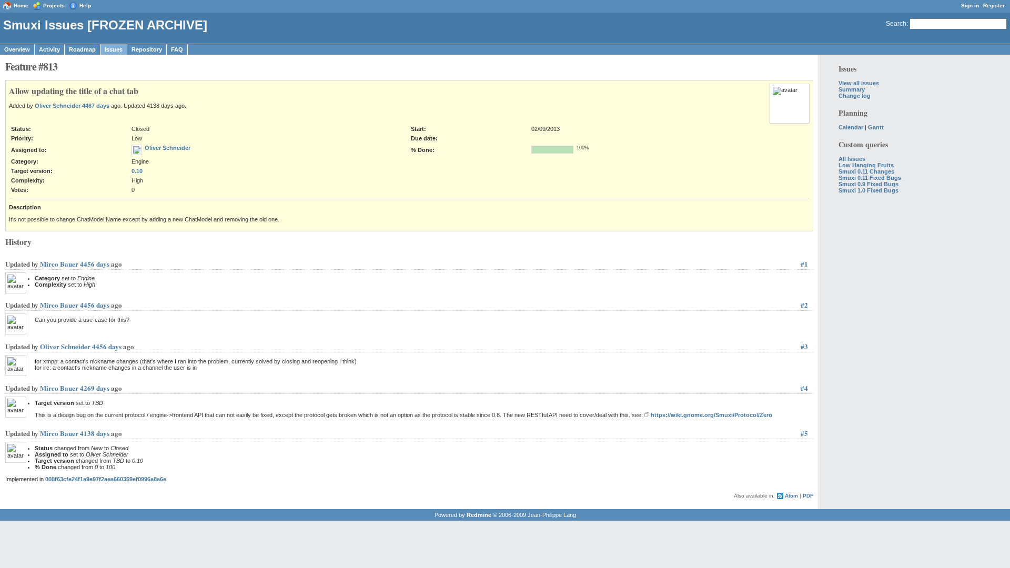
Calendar (851, 127)
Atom (791, 496)
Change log (855, 96)
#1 (804, 264)
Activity (49, 49)
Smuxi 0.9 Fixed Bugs (868, 184)
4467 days (95, 106)
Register (994, 5)
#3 (804, 346)
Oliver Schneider (57, 106)
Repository (147, 49)
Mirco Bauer (59, 264)
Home (21, 5)
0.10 (137, 171)
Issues (114, 49)
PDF (808, 496)
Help (85, 5)
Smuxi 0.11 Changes (866, 171)
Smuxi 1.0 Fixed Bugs (868, 190)
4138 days (94, 433)
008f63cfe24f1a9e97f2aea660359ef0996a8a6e (105, 479)
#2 (804, 305)
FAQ (177, 49)
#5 (804, 433)
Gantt (876, 127)
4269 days (94, 388)
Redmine (479, 515)
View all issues (859, 83)
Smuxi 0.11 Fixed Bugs (870, 178)
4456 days (94, 264)
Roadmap (82, 49)
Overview (17, 49)
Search (896, 23)
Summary (852, 89)
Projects (54, 5)
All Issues (852, 159)
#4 (804, 388)
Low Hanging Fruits (866, 165)
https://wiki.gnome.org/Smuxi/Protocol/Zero (711, 415)
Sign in (970, 5)
